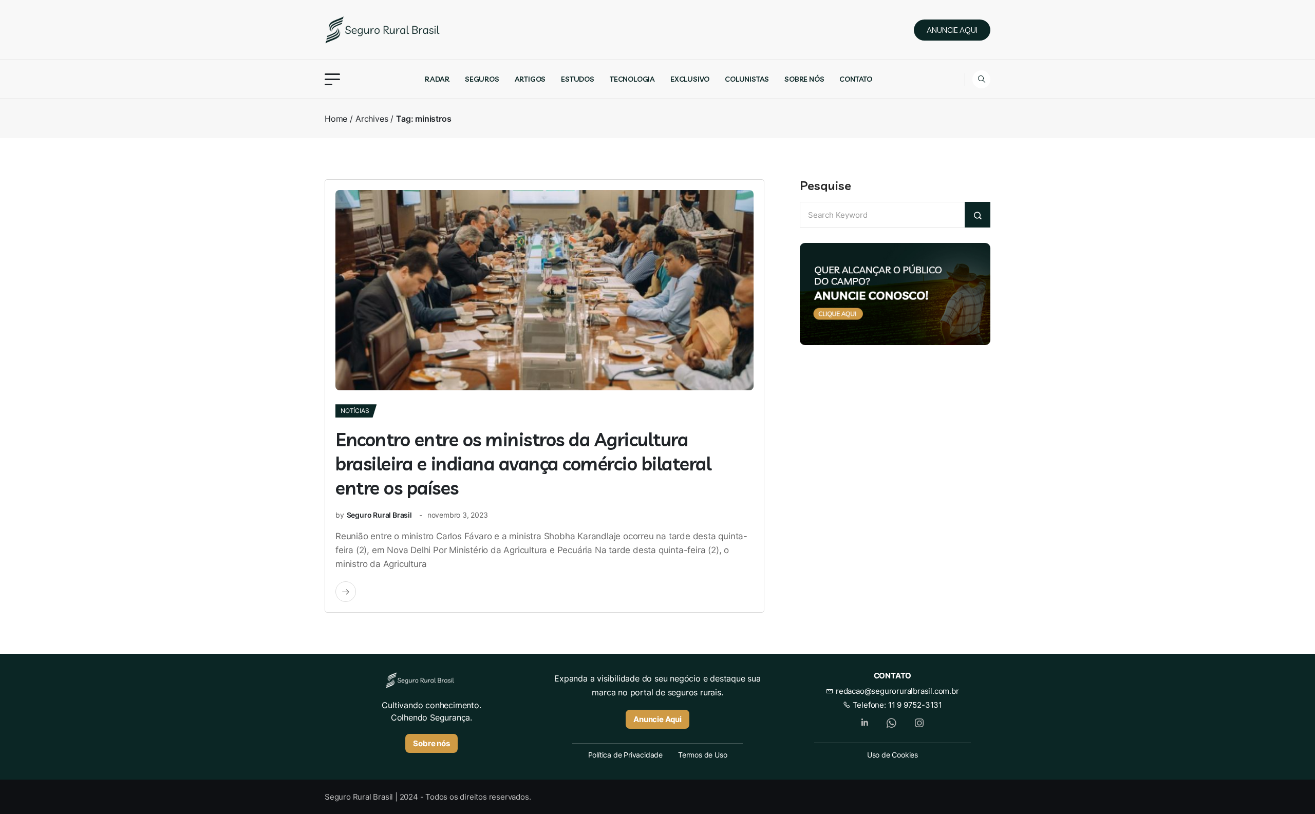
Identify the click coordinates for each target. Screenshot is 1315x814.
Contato (855, 79)
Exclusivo (689, 79)
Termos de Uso (702, 754)
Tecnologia (632, 79)
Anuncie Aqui (657, 719)
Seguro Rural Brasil (379, 514)
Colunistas (747, 79)
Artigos (530, 79)
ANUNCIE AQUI (952, 30)
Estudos (577, 79)
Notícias (355, 410)
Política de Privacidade (625, 754)
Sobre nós (804, 79)
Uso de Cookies (892, 754)
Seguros (482, 79)
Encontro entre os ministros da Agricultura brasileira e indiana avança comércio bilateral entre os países (523, 463)
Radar (437, 79)
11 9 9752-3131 (915, 705)
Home (336, 119)
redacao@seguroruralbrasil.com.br (896, 691)
